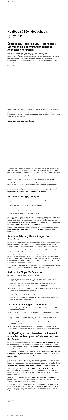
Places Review (12, 2)
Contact (9, 401)
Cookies (10, 398)
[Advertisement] (34, 16)
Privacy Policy (11, 400)
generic (9, 29)
